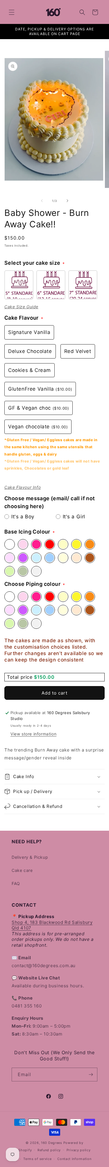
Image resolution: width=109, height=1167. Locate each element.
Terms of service (37, 1159)
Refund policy (49, 1150)
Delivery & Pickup (30, 857)
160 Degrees (51, 1143)
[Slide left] (41, 200)
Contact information (74, 1159)
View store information (33, 733)
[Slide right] (67, 200)
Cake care (22, 870)
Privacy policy (79, 1150)
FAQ (16, 883)
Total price (20, 677)
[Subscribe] (90, 1074)
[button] (11, 12)
